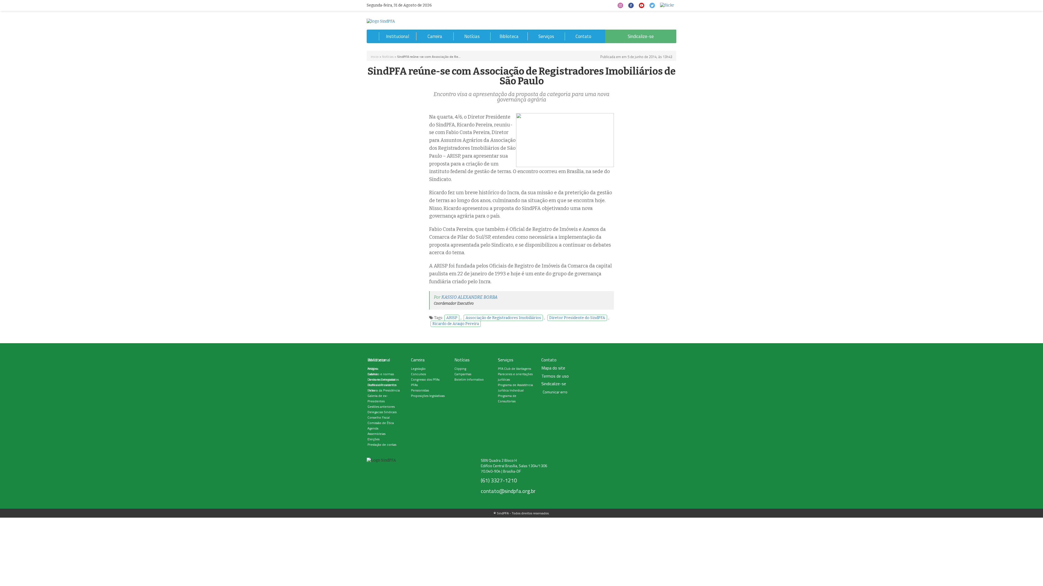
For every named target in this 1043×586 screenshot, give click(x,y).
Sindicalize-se (641, 36)
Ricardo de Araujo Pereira (455, 323)
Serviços (546, 36)
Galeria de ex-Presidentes (377, 398)
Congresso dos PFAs (425, 379)
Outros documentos (382, 384)
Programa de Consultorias (507, 398)
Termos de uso (555, 376)
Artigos (372, 368)
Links (371, 390)
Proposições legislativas (428, 395)
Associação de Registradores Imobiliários (503, 318)
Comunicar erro (555, 392)
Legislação (418, 368)
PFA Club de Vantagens (514, 368)
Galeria (372, 374)
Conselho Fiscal (378, 417)
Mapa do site (553, 368)
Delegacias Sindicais (382, 412)
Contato (583, 36)
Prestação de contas (381, 444)
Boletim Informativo (469, 379)
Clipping (460, 368)
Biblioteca (509, 36)
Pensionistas (420, 390)
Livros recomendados (383, 379)
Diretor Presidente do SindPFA (577, 318)
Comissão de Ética (380, 422)
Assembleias (376, 433)
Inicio (375, 56)
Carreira (435, 36)
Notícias (472, 36)
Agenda (372, 428)
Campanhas (462, 374)
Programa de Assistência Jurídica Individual (515, 387)
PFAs (414, 384)
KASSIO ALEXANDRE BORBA (469, 297)
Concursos (418, 374)
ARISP (451, 318)
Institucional (397, 36)
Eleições (373, 439)
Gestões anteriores (381, 406)
